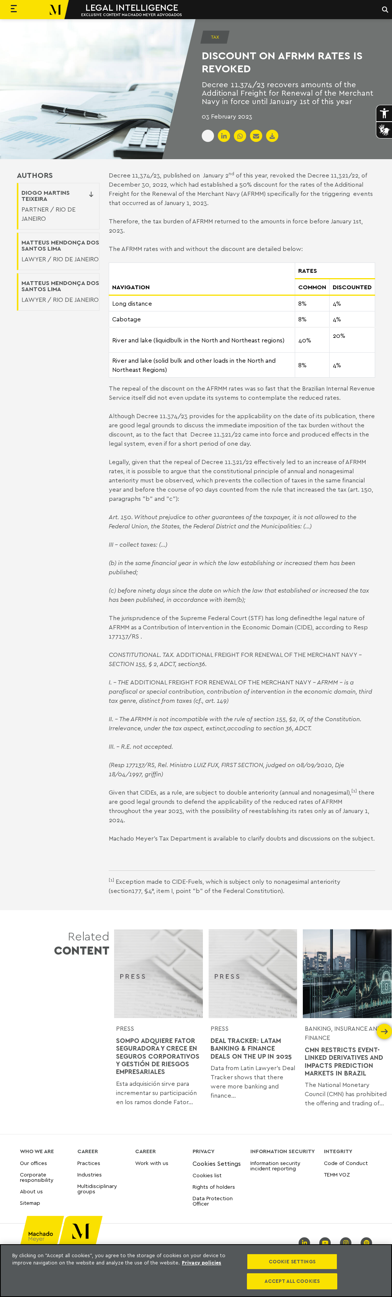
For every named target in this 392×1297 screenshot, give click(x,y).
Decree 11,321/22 (332, 175)
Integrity (338, 1151)
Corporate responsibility (37, 1177)
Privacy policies (201, 1263)
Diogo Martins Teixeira (45, 195)
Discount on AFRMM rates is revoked (282, 62)
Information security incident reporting (275, 1166)
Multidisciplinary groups (97, 1188)
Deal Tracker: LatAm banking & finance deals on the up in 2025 (251, 1048)
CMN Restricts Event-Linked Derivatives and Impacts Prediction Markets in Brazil (344, 1061)
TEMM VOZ (337, 1174)
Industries (89, 1174)
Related (81, 943)
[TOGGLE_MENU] (14, 9)
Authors (35, 175)
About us (31, 1191)
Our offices (33, 1163)
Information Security (282, 1151)
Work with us (151, 1163)
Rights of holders (214, 1186)
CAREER (87, 1151)
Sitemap (30, 1203)
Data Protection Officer (213, 1201)
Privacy (203, 1151)
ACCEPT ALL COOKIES (292, 1281)
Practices (88, 1163)
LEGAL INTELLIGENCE (131, 7)
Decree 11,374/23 (134, 175)
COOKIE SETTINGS (292, 1261)
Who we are (37, 1151)
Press (220, 1028)
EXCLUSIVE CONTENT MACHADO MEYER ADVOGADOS (131, 14)
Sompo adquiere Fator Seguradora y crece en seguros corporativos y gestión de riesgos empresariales (157, 1056)
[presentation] (121, 1031)
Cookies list (207, 1175)
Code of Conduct (346, 1163)
